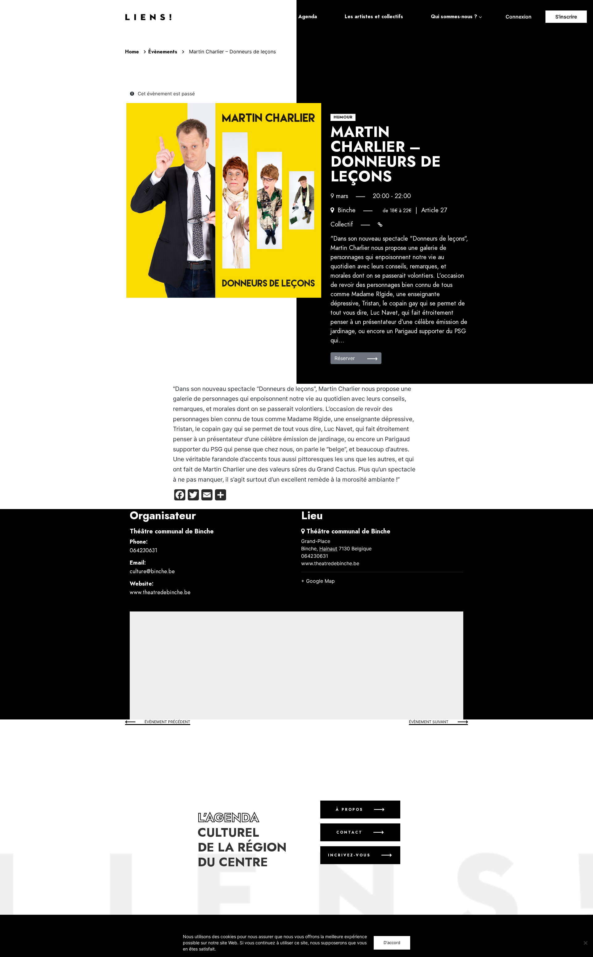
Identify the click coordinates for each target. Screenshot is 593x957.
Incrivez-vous (349, 855)
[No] (585, 943)
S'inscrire (566, 17)
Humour (343, 117)
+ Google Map (318, 581)
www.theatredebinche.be (160, 592)
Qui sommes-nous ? (454, 16)
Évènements (162, 51)
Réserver (345, 358)
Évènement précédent (167, 721)
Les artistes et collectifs (374, 16)
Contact (349, 832)
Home (132, 51)
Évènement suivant (428, 721)
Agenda (307, 16)
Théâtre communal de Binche (172, 531)
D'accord (392, 942)
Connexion (519, 17)
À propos (349, 809)
